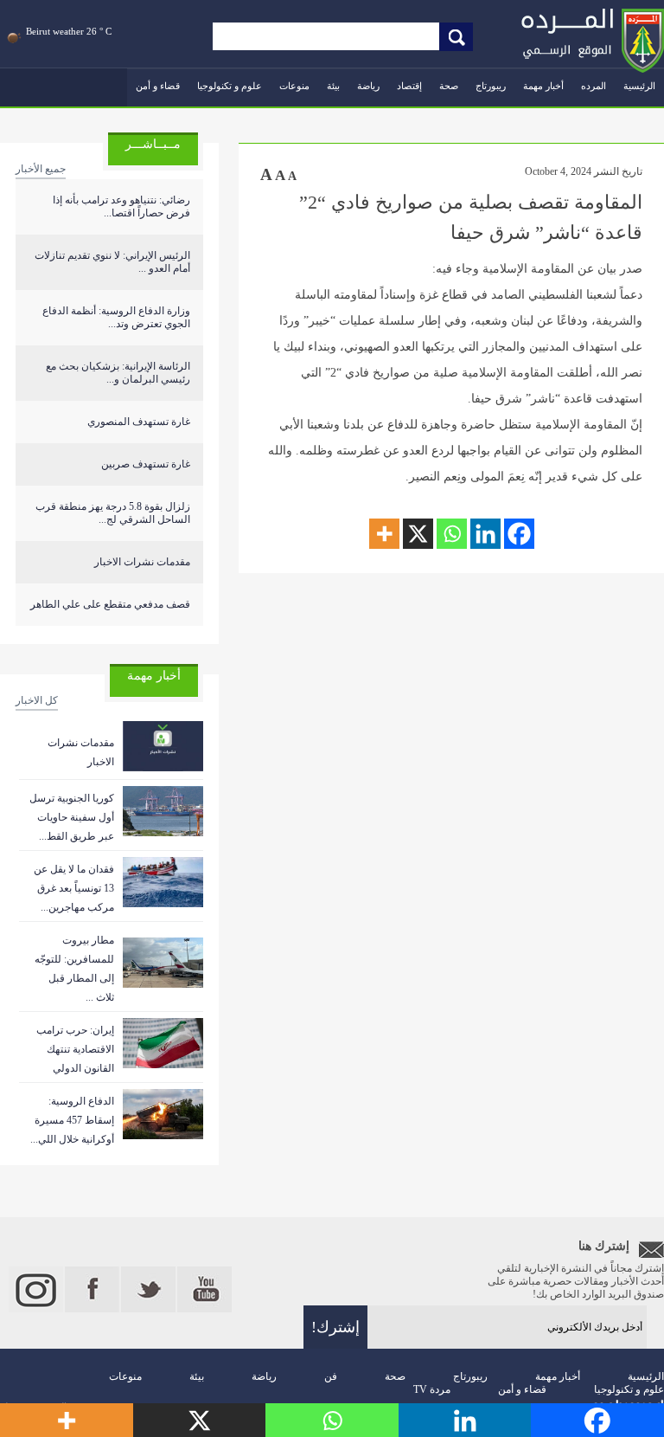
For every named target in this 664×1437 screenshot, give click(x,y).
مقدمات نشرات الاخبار (142, 562)
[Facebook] (519, 534)
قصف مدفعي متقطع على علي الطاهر (110, 604)
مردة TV (431, 1389)
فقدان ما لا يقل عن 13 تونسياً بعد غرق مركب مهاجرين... (74, 888)
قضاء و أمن (158, 86)
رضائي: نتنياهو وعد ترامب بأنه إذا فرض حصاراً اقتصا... (121, 206)
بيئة (333, 86)
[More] (384, 534)
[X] (418, 534)
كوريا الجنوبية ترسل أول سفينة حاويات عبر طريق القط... (71, 817)
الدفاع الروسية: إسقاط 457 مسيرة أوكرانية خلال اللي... (72, 1120)
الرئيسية (639, 86)
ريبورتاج (491, 86)
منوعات (294, 86)
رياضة (368, 86)
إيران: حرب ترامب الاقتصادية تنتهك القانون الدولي (75, 1049)
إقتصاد (409, 86)
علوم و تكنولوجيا (229, 86)
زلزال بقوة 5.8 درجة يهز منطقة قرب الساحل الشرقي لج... (112, 512)
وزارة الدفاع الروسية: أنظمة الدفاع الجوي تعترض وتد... (116, 317)
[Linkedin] (485, 534)
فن (330, 1376)
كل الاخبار (37, 700)
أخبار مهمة (543, 86)
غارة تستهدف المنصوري (138, 422)
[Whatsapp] (452, 534)
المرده (593, 86)
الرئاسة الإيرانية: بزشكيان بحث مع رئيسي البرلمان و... (118, 372)
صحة (448, 86)
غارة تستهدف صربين (145, 464)
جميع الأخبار (41, 169)
